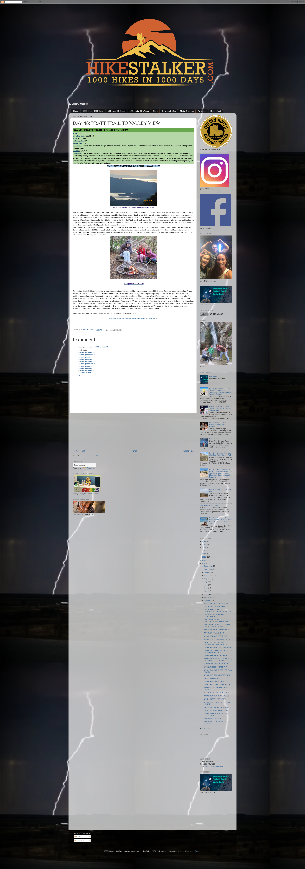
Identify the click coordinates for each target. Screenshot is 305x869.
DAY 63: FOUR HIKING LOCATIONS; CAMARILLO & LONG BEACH (218, 660)
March (206, 594)
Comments (80, 840)
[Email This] (111, 330)
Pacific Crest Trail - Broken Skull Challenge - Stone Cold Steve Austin (220, 408)
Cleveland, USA (169, 111)
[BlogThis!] (114, 330)
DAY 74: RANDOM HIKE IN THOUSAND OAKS (214, 615)
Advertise (202, 111)
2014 (204, 554)
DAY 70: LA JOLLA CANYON (214, 633)
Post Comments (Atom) (92, 456)
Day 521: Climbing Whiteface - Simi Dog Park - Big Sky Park (220, 454)
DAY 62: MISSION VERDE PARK (216, 667)
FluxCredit (213, 376)
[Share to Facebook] (118, 330)
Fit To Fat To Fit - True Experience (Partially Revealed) (217, 424)
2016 (204, 551)
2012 (204, 560)
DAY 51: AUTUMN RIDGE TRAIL (216, 710)
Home (75, 111)
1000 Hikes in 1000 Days (209, 506)
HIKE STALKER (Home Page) (220, 439)
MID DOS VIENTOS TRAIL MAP (216, 664)
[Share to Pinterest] (120, 330)
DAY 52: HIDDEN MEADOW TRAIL (217, 707)
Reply (81, 376)
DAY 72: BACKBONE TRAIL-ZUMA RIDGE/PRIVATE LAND (217, 626)
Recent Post (215, 111)
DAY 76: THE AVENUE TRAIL (215, 606)
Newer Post (79, 451)
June (206, 585)
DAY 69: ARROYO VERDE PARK (216, 636)
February (207, 597)
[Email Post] (107, 330)
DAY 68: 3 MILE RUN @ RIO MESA (217, 639)
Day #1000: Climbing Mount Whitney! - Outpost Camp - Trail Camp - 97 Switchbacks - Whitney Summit (220, 391)
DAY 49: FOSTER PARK (213, 719)
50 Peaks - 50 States (116, 111)
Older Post (188, 451)
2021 (204, 541)
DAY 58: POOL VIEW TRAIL (214, 681)
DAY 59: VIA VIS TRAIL (212, 678)
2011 (204, 563)
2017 (204, 547)
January (207, 600)
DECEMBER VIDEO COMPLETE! (216, 693)
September (208, 575)
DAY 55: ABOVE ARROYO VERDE (216, 696)
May (206, 588)
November (208, 569)
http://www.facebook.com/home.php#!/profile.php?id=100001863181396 (133, 318)
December (208, 566)
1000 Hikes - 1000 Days (93, 111)
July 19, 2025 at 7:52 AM (98, 347)
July (206, 582)
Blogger (198, 851)
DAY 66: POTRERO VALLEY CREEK (217, 647)
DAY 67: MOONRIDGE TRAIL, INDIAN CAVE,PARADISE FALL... (217, 643)
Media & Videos (187, 111)
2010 (204, 728)
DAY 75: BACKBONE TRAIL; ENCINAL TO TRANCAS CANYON (217, 610)
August (207, 578)
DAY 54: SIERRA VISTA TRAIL (215, 699)
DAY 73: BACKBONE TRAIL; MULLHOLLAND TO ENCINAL (216, 621)
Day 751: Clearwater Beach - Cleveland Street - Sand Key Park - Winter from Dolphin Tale (220, 521)
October (207, 572)
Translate (90, 468)
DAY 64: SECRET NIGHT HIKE (215, 656)
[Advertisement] (133, 431)
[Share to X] (116, 330)
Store (155, 111)
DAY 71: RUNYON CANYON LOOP (217, 630)
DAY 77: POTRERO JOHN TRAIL (216, 603)
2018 (204, 544)
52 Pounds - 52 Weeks (139, 111)
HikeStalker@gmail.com (214, 766)
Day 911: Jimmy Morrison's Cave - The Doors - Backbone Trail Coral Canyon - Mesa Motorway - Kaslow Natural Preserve (220, 473)
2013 (204, 557)
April (206, 591)
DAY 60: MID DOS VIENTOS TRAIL (217, 675)
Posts (78, 836)
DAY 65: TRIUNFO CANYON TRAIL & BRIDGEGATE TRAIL (218, 651)
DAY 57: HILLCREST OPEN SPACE (217, 684)
